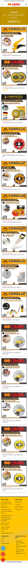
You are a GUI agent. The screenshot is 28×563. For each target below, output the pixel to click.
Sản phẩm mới (18, 502)
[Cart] (26, 4)
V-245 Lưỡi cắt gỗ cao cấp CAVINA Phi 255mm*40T (11, 353)
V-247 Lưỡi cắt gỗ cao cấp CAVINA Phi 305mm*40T (11, 387)
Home (4, 15)
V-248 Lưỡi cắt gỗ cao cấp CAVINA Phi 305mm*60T (11, 421)
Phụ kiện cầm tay (18, 509)
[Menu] (2, 4)
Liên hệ (2, 540)
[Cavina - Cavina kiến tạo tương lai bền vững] (14, 4)
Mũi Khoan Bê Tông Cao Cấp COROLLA (11, 287)
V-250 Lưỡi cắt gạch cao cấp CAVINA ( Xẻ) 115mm (12, 455)
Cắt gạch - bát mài (19, 506)
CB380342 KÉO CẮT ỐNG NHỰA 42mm (11, 55)
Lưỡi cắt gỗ (17, 504)
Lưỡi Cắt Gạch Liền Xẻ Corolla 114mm (11, 189)
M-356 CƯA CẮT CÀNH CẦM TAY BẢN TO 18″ (13, 254)
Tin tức (2, 538)
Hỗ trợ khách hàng (5, 543)
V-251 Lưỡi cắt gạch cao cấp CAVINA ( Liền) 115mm (12, 489)
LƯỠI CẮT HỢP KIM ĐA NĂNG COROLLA (11, 222)
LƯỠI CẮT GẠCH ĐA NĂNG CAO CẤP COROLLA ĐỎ (13, 156)
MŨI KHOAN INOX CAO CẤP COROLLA (11, 320)
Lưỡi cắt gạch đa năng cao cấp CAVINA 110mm (13, 88)
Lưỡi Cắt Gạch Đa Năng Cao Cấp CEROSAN (12, 122)
